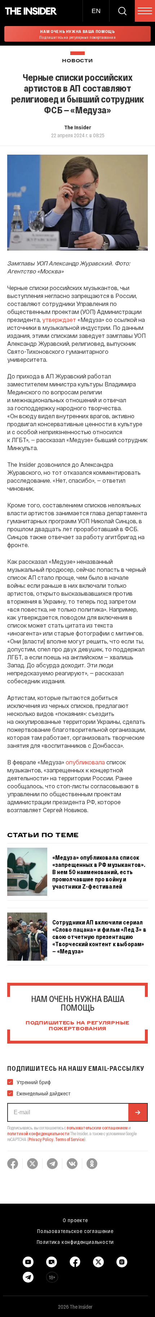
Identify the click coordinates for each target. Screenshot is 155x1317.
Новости (77, 61)
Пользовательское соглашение (75, 1231)
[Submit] (137, 1112)
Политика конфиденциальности (75, 1241)
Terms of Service (69, 1139)
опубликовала (85, 762)
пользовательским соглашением (97, 1127)
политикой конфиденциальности (38, 1133)
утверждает (59, 319)
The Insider (77, 127)
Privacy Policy (40, 1139)
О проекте (75, 1220)
